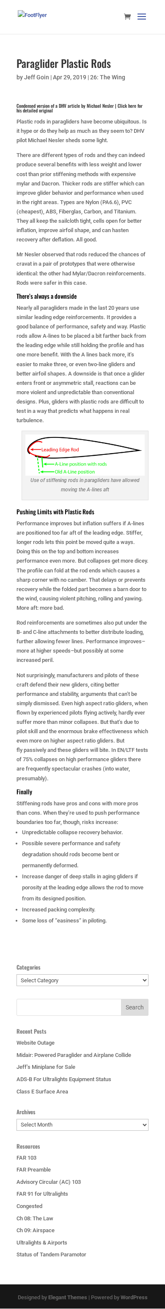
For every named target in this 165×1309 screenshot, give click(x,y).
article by (79, 108)
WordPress (134, 1297)
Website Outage (35, 1043)
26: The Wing (107, 77)
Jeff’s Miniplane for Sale (45, 1067)
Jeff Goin (36, 77)
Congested (29, 1206)
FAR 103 (26, 1158)
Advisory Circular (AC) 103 (48, 1182)
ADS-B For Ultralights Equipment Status (63, 1079)
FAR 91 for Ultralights (42, 1194)
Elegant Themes (67, 1297)
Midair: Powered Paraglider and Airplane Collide (73, 1055)
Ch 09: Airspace (35, 1230)
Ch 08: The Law (34, 1218)
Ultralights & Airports (41, 1242)
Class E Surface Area (42, 1091)
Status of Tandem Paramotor (51, 1254)
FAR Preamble (33, 1169)
